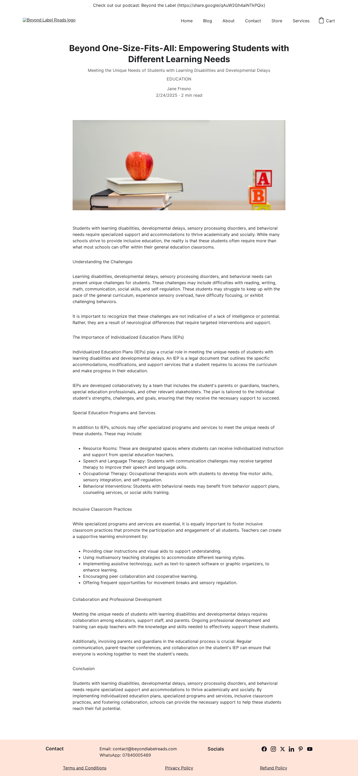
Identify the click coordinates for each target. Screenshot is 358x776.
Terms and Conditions (84, 767)
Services (301, 20)
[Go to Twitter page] (282, 749)
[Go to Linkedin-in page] (291, 749)
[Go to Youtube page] (309, 749)
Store (277, 20)
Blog (207, 20)
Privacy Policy (179, 767)
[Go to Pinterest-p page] (300, 749)
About (229, 20)
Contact (253, 20)
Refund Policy (273, 767)
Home (187, 20)
